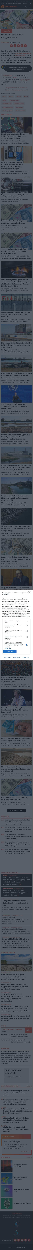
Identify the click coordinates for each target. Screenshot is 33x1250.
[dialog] (16, 625)
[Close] (29, 592)
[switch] (27, 625)
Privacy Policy (25, 657)
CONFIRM (10, 651)
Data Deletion (7, 657)
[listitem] (16, 621)
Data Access (16, 657)
